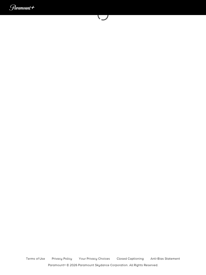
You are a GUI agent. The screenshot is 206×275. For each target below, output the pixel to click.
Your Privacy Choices (94, 258)
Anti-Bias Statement (165, 258)
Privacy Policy (62, 258)
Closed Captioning (130, 258)
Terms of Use (35, 258)
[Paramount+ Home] (22, 7)
